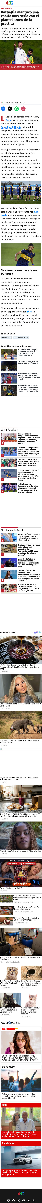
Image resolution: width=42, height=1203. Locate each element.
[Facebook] (13, 1200)
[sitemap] (33, 1201)
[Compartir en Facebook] (3, 108)
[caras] (21, 1106)
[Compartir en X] (10, 108)
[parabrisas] (21, 1144)
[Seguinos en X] (18, 1200)
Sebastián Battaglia (11, 127)
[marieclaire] (21, 1067)
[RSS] (29, 1201)
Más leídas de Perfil (12, 530)
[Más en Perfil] (14, 1022)
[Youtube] (23, 1201)
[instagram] (8, 1200)
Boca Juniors (6, 337)
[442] (21, 1194)
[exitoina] (21, 1029)
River (28, 311)
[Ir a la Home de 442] (9, 4)
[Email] (23, 108)
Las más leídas (9, 429)
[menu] (2, 3)
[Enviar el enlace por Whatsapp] (16, 108)
